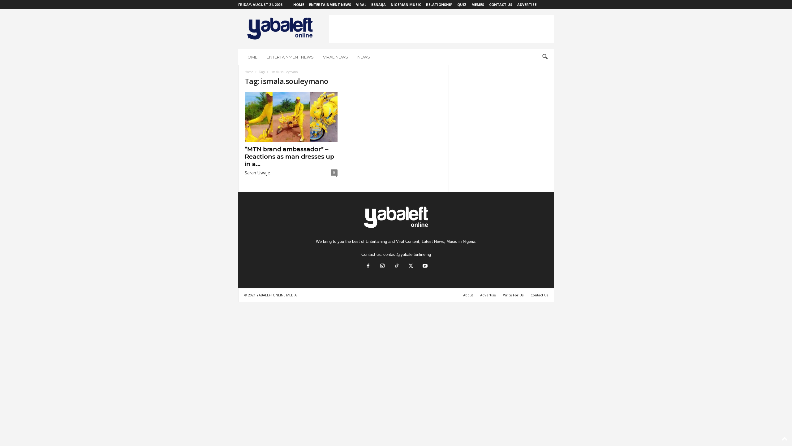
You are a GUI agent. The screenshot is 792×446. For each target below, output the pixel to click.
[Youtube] (424, 266)
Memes (477, 4)
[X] (411, 266)
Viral (361, 4)
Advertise (526, 4)
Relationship (439, 4)
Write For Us (513, 295)
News (363, 57)
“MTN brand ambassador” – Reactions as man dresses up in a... (289, 157)
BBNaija (378, 4)
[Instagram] (382, 266)
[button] (545, 57)
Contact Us (500, 4)
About (468, 295)
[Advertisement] (441, 29)
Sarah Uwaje (257, 173)
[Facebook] (368, 266)
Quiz (462, 4)
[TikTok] (397, 266)
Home (298, 4)
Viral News (335, 57)
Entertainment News (330, 4)
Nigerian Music (406, 4)
